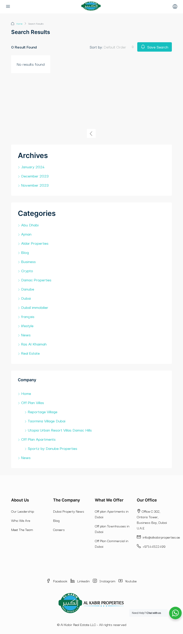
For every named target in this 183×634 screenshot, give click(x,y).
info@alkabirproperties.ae (161, 537)
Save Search (157, 47)
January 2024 (32, 167)
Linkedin (83, 580)
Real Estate (30, 353)
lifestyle (27, 325)
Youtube (130, 580)
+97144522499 (153, 546)
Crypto (27, 271)
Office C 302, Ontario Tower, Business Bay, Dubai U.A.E (152, 519)
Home (19, 23)
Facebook (60, 580)
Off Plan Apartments (38, 439)
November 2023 (35, 185)
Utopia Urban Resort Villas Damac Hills (60, 430)
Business (28, 261)
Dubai (26, 298)
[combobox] (119, 47)
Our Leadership (22, 511)
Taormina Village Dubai (46, 421)
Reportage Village (42, 412)
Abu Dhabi (30, 225)
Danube (27, 289)
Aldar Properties (34, 243)
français (27, 316)
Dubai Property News (68, 511)
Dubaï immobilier (34, 307)
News (26, 335)
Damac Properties (36, 280)
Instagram (107, 580)
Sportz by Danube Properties (52, 448)
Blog (25, 252)
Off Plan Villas (32, 402)
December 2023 (35, 176)
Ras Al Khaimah (34, 344)
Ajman (26, 234)
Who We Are (20, 520)
